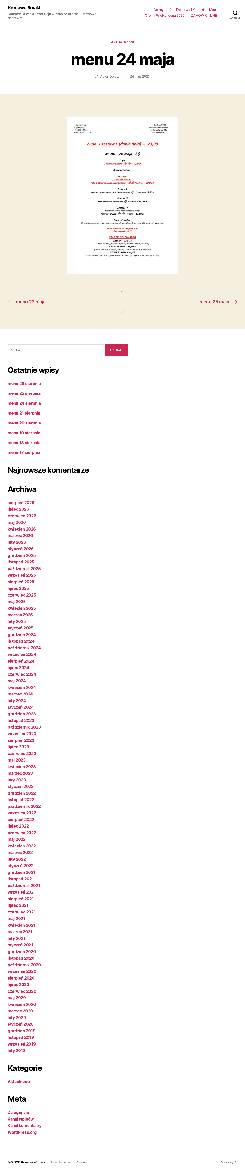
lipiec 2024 (18, 667)
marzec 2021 (20, 931)
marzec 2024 (20, 694)
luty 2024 (17, 700)
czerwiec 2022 (22, 832)
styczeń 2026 (21, 548)
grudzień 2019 (22, 1031)
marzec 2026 (20, 535)
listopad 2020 (21, 958)
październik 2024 (24, 648)
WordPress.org (22, 1132)
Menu (213, 10)
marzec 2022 (20, 852)
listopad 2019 (21, 1037)
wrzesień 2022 (22, 813)
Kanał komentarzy (25, 1125)
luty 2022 (17, 859)
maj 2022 (17, 839)
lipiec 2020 (18, 984)
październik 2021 (24, 885)
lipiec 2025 (18, 588)
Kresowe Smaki (24, 7)
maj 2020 (17, 997)
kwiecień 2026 (22, 529)
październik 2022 (24, 806)
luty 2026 (17, 542)
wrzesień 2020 (22, 971)
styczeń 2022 (20, 865)
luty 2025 (17, 621)
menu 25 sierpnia (24, 393)
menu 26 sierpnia (24, 383)
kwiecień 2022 (22, 846)
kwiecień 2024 (22, 687)
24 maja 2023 (140, 76)
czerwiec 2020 (22, 991)
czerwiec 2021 (22, 912)
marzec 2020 (20, 1011)
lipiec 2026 (18, 509)
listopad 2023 (21, 720)
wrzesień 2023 (22, 733)
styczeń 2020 (21, 1024)
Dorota (114, 76)
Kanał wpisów (21, 1119)
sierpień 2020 (21, 978)
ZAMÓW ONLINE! (204, 15)
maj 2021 (16, 918)
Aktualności (122, 42)
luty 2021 (16, 938)
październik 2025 (24, 568)
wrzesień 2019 (22, 1044)
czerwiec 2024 (22, 674)
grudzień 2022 (22, 793)
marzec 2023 (20, 773)
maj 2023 (17, 760)
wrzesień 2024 (22, 654)
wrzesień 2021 (22, 892)
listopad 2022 (21, 799)
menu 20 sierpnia (24, 423)
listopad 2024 (21, 641)
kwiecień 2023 (22, 766)
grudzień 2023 (22, 714)
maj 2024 (17, 680)
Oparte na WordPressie (69, 1162)
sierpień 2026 (21, 502)
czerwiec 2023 (22, 753)
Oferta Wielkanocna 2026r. (165, 15)
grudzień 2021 (21, 872)
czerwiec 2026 (22, 515)
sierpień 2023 (21, 740)
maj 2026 (17, 522)
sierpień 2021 (21, 898)
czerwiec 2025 (22, 595)
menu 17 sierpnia (24, 452)
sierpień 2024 (21, 661)
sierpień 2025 (21, 582)
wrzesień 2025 (22, 575)
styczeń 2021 (20, 945)
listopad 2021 (21, 879)
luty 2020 (17, 1017)
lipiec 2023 (18, 746)
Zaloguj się (18, 1112)
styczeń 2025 (20, 628)
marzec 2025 (20, 614)
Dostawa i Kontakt (190, 10)
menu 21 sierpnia (24, 413)
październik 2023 (24, 727)
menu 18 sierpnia (24, 442)
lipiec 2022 (18, 826)
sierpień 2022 (21, 819)
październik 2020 (24, 964)
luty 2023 (17, 780)
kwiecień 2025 (22, 608)
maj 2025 (17, 601)
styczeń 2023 (20, 786)
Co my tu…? (163, 10)
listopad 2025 (21, 562)
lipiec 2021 (18, 905)
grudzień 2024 (22, 634)
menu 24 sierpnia (24, 403)
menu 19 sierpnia (24, 432)
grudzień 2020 (22, 951)
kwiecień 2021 (21, 925)
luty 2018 (17, 1050)
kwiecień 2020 (22, 1004)
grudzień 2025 (22, 555)
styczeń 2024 (21, 707)
